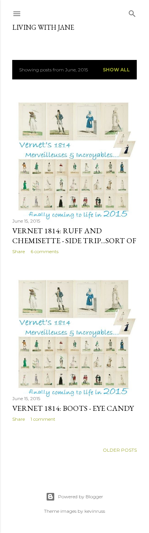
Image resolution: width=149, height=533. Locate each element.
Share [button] (18, 251)
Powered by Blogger (80, 496)
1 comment (43, 419)
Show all (116, 70)
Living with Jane (43, 27)
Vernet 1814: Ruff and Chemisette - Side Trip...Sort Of (74, 236)
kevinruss (94, 511)
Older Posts (120, 450)
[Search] (132, 12)
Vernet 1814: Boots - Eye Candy (73, 408)
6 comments (44, 251)
